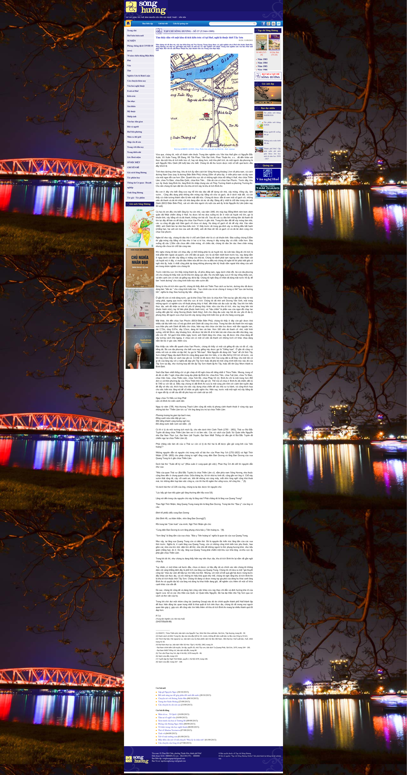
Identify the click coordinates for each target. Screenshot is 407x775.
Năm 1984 (262, 63)
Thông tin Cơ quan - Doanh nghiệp (139, 185)
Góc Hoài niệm (134, 157)
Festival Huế (132, 91)
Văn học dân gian (135, 121)
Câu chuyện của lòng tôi (168, 743)
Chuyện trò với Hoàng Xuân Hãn (172, 698)
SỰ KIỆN (131, 40)
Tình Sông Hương (135, 192)
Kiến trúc (131, 96)
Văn (129, 65)
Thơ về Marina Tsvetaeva (169, 730)
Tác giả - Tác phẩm (136, 197)
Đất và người (133, 126)
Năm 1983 (262, 59)
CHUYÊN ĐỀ (133, 167)
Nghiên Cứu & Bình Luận (138, 76)
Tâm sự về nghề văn (166, 717)
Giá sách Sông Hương (137, 172)
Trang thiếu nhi (134, 152)
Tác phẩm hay (133, 177)
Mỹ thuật (131, 111)
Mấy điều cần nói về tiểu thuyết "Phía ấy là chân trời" (181, 740)
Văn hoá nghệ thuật (136, 86)
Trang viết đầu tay (135, 147)
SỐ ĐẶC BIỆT (133, 162)
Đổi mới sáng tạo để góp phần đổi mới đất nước (178, 695)
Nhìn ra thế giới (134, 137)
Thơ (129, 70)
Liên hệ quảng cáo (180, 23)
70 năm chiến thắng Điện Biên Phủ (140, 58)
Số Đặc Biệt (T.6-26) (274, 53)
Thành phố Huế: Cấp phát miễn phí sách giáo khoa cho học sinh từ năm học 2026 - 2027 (272, 154)
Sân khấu (131, 106)
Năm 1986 (262, 70)
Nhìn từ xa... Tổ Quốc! (167, 714)
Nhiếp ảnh (131, 116)
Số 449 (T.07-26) (261, 53)
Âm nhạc (131, 101)
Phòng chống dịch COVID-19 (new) (140, 48)
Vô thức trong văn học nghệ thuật (172, 727)
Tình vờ (161, 733)
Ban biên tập (147, 23)
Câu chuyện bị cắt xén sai (169, 705)
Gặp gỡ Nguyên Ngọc (167, 692)
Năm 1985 (262, 66)
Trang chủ (131, 30)
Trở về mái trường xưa (167, 736)
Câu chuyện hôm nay (136, 81)
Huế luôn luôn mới (135, 35)
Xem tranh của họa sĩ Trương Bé (172, 720)
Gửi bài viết (163, 23)
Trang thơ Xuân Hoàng (168, 701)
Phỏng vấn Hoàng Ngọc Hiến (170, 724)
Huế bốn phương (134, 132)
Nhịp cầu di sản (134, 142)
